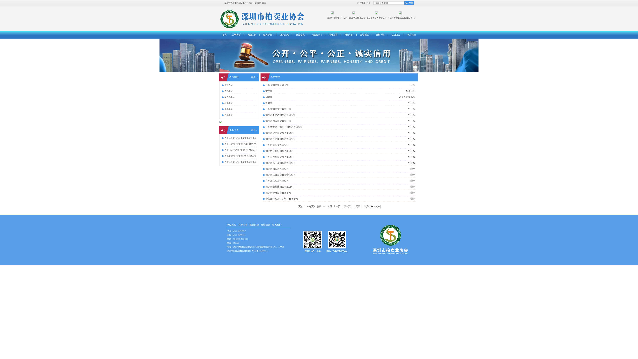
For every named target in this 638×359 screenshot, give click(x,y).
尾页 (358, 206)
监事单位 (228, 109)
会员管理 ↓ (268, 34)
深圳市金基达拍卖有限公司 (279, 186)
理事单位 (228, 103)
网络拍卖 (333, 34)
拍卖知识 (349, 34)
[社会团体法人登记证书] (372, 14)
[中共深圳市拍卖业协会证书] (396, 14)
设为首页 (262, 3)
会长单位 (228, 91)
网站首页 (231, 225)
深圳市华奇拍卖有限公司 (278, 192)
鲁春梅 (269, 103)
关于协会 (236, 34)
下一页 (347, 206)
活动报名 (364, 34)
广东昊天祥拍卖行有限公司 (279, 157)
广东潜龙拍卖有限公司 (277, 145)
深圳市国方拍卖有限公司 (278, 121)
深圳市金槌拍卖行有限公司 (279, 133)
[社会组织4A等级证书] (328, 14)
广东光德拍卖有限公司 (277, 85)
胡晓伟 (269, 97)
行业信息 (300, 34)
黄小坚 (269, 91)
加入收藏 (253, 3)
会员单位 (228, 115)
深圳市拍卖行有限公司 (277, 169)
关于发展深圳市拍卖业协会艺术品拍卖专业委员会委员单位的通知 (253, 156)
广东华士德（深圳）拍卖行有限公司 (284, 127)
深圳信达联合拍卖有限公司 (279, 151)
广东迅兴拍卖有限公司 (277, 181)
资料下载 (380, 34)
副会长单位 (229, 97)
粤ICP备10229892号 (259, 251)
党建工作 (252, 34)
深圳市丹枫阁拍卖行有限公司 (281, 139)
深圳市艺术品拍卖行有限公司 (281, 163)
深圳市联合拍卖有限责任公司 (281, 175)
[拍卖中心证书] (350, 14)
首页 (224, 34)
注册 (369, 3)
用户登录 (361, 3)
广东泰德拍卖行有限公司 (278, 109)
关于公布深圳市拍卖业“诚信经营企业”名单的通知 (246, 144)
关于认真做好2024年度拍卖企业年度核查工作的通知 (247, 162)
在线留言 (395, 34)
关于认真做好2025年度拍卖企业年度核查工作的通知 (247, 138)
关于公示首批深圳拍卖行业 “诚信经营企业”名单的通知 (248, 150)
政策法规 (284, 34)
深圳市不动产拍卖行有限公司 (281, 115)
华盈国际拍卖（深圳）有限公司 (282, 198)
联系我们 (411, 34)
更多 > (254, 77)
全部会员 (228, 85)
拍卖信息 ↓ (317, 34)
